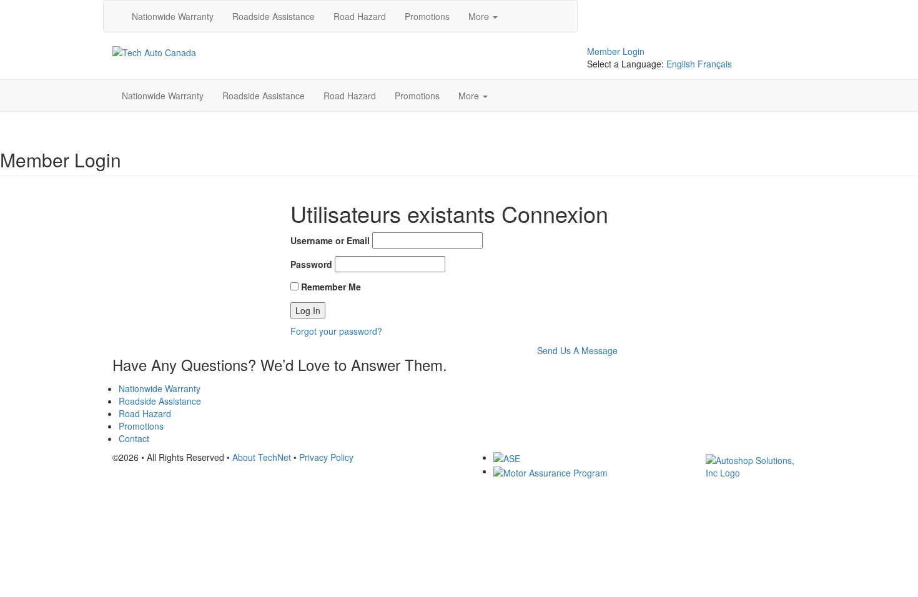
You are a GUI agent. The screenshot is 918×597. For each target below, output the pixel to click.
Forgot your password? (336, 331)
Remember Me (330, 286)
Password (311, 264)
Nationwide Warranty (173, 16)
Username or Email (330, 240)
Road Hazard (359, 16)
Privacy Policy (326, 457)
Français (715, 63)
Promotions (427, 16)
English (680, 63)
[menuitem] (172, 16)
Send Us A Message (577, 350)
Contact (134, 438)
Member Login (615, 51)
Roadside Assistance (273, 16)
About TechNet (261, 457)
